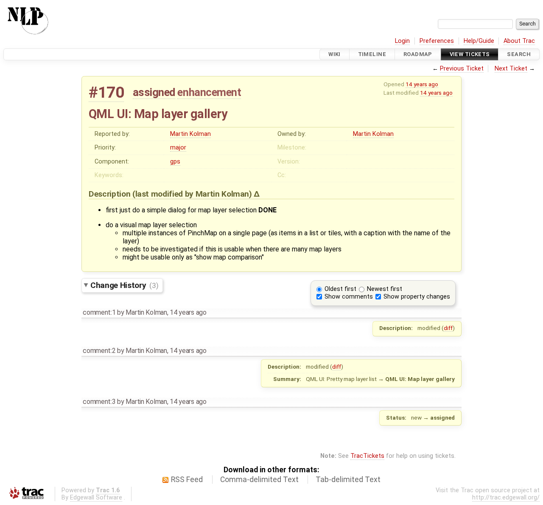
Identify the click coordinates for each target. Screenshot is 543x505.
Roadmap (417, 54)
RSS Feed (187, 479)
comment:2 (99, 351)
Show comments (349, 296)
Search (519, 54)
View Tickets (470, 54)
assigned (154, 92)
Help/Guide (479, 41)
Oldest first (340, 289)
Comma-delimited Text (259, 479)
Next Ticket (511, 68)
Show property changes (416, 296)
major (178, 147)
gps (175, 161)
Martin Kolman (190, 134)
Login (402, 41)
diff (448, 327)
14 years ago (422, 84)
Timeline (372, 54)
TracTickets (367, 456)
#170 (106, 92)
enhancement (209, 92)
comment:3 (99, 402)
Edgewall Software (96, 497)
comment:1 (99, 312)
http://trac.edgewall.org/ (506, 497)
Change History (124, 285)
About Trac (519, 41)
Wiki (334, 54)
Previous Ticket (462, 68)
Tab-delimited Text (348, 479)
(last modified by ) (193, 194)
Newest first (384, 289)
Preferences (437, 41)
